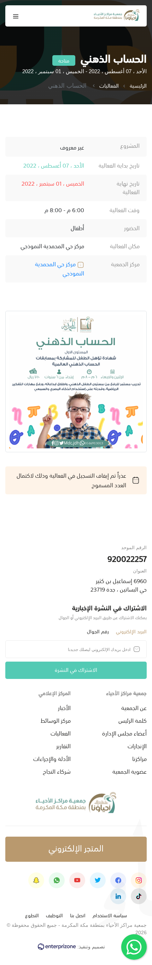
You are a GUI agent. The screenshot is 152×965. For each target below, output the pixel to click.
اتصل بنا (78, 915)
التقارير (63, 745)
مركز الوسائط (56, 720)
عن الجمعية (134, 707)
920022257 (127, 558)
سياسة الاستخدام (110, 915)
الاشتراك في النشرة (76, 669)
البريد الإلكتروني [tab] (131, 631)
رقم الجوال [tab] (98, 631)
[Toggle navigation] (15, 16)
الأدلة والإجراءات (52, 758)
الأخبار (64, 707)
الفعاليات (109, 85)
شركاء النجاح (57, 771)
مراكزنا (139, 758)
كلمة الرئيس (132, 720)
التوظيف (54, 915)
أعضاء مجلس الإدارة (124, 732)
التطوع (32, 915)
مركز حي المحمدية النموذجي (59, 268)
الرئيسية (138, 85)
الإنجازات (137, 745)
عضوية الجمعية (129, 771)
